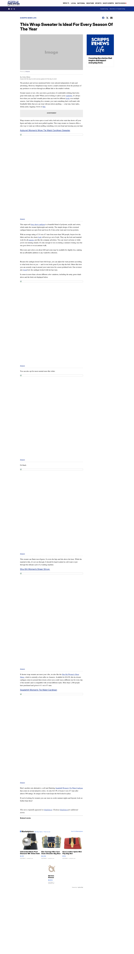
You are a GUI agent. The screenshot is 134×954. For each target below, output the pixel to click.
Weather (90, 3)
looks (68, 98)
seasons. (31, 240)
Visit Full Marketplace (77, 831)
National (81, 3)
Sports (98, 3)
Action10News (14, 9)
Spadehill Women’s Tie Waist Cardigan (38, 690)
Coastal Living (104, 9)
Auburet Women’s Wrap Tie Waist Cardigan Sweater (45, 130)
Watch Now (120, 3)
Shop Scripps (108, 3)
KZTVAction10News (9, 9)
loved (25, 270)
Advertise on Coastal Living (117, 9)
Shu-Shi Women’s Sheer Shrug (35, 569)
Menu (65, 3)
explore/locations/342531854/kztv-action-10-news (12, 9)
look (39, 237)
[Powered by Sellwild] (80, 887)
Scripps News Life (28, 18)
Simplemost (48, 810)
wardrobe (69, 95)
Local (73, 3)
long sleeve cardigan (38, 224)
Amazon (27, 71)
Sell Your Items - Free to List (42, 831)
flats (44, 106)
